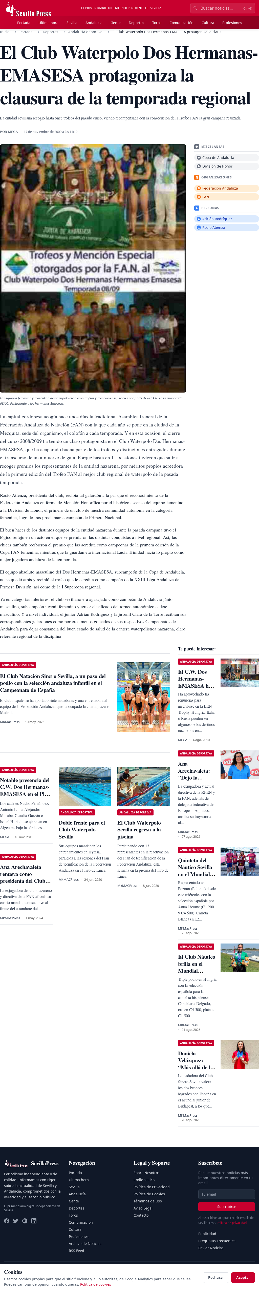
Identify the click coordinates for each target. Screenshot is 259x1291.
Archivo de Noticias (85, 1243)
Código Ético (144, 1179)
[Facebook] (6, 1220)
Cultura (208, 22)
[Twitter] (15, 1220)
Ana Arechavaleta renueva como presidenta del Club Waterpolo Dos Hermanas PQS (22, 881)
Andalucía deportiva (85, 31)
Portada (23, 22)
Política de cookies (95, 1284)
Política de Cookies (149, 1194)
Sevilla (72, 22)
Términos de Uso (148, 1201)
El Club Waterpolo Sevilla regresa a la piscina (139, 829)
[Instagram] (24, 1220)
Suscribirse (226, 1206)
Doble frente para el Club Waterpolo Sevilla (82, 829)
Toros (156, 22)
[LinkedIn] (33, 1220)
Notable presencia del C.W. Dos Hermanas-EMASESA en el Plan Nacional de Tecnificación (25, 794)
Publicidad (207, 1233)
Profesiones (232, 22)
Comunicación (181, 22)
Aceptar (243, 1277)
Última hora (48, 22)
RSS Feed (76, 1250)
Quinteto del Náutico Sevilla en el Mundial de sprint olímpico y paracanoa (195, 877)
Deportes (136, 22)
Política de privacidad (232, 1223)
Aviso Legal (143, 1208)
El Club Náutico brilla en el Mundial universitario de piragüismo (196, 970)
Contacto (141, 1215)
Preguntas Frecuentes (216, 1240)
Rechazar (216, 1277)
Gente (116, 22)
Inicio (4, 31)
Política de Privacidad (152, 1186)
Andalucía (93, 22)
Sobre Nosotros (147, 1172)
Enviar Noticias (211, 1247)
